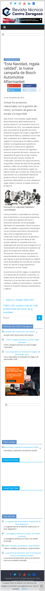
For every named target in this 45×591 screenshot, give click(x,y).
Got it (24, 589)
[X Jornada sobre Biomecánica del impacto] (18, 332)
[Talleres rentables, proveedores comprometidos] (21, 546)
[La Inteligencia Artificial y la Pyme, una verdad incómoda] (22, 533)
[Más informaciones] (39, 90)
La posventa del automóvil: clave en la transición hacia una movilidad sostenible (22, 559)
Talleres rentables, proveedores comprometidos (22, 548)
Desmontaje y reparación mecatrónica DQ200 (22, 449)
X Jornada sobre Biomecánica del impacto (20, 334)
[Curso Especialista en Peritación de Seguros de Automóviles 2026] (22, 352)
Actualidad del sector (12, 60)
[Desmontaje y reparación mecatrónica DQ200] (20, 447)
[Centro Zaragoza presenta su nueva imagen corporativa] (22, 340)
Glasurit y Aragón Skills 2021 (18, 299)
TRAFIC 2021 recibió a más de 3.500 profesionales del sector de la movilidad (20, 309)
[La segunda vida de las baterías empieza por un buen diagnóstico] (22, 521)
